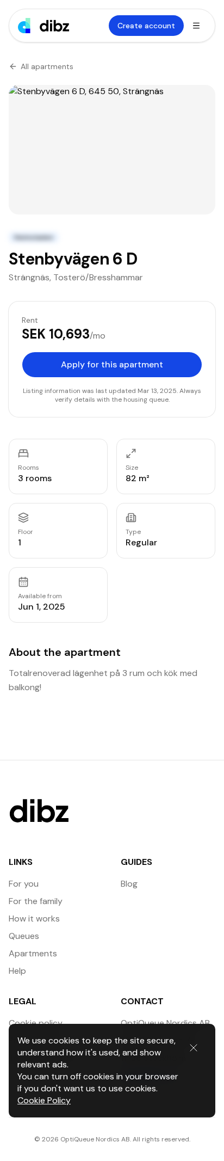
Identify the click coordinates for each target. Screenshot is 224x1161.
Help (17, 970)
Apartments (33, 953)
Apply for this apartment (112, 364)
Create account (146, 25)
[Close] (194, 1048)
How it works (34, 918)
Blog (129, 883)
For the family (36, 901)
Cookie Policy (44, 1100)
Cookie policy (36, 1023)
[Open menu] (196, 25)
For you (24, 883)
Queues (24, 936)
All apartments (47, 66)
